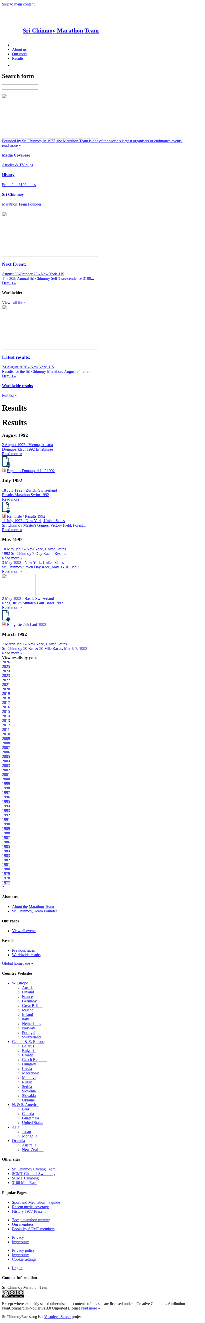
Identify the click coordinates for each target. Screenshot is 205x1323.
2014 (6, 716)
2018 (6, 698)
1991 (6, 819)
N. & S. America (25, 1104)
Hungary (29, 1064)
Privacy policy (23, 1250)
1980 (6, 869)
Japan (26, 1131)
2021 (6, 684)
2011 (6, 729)
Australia (29, 1145)
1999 (6, 783)
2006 (6, 752)
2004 (6, 761)
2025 (6, 666)
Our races (19, 54)
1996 (6, 797)
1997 (6, 792)
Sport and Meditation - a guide (36, 1202)
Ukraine (28, 1100)
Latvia (27, 1068)
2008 (6, 743)
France (27, 996)
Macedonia (31, 1073)
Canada (28, 1113)
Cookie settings (24, 1259)
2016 (6, 707)
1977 (6, 882)
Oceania (18, 1140)
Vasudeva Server (57, 1316)
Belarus (28, 1046)
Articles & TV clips (17, 165)
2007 (6, 747)
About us (19, 49)
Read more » (12, 454)
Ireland (27, 1014)
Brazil (27, 1109)
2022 (6, 680)
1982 (6, 860)
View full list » (13, 302)
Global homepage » (17, 963)
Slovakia (29, 1095)
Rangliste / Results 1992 (26, 516)
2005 (6, 756)
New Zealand (33, 1149)
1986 (6, 842)
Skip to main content (18, 4)
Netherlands (31, 1023)
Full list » (9, 395)
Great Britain (32, 1005)
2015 (6, 711)
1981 (6, 864)
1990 (6, 824)
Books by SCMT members (33, 1229)
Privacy (18, 1237)
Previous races (23, 950)
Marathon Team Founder (21, 204)
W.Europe (20, 983)
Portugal (28, 1032)
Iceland (28, 1010)
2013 (6, 720)
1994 (6, 806)
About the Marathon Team (33, 906)
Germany (29, 1001)
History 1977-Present (29, 1211)
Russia (27, 1082)
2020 (6, 689)
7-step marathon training (31, 1220)
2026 (6, 662)
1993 (6, 810)
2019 (6, 693)
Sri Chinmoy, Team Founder (34, 911)
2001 (6, 774)
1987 (6, 837)
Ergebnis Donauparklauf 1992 (31, 471)
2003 (6, 765)
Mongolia (29, 1136)
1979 (6, 873)
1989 (6, 828)
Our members (23, 1224)
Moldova (29, 1077)
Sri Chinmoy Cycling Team (34, 1169)
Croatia (28, 1055)
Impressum (20, 1242)
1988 (6, 833)
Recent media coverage (30, 1207)
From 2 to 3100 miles (19, 185)
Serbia (27, 1086)
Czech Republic (34, 1059)
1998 (6, 788)
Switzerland (31, 1037)
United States (32, 1122)
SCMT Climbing (25, 1178)
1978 (6, 878)
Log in (17, 1268)
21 (4, 887)
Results (18, 58)
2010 (6, 734)
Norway (28, 1028)
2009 (6, 738)
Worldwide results (26, 955)
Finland (28, 992)
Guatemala (30, 1118)
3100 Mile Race (24, 1182)
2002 (6, 770)
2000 (6, 779)
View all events (24, 931)
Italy (25, 1019)
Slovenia (29, 1091)
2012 (6, 725)
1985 (6, 846)
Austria (28, 987)
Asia (15, 1127)
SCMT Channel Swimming (34, 1173)
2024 (6, 671)
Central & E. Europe (28, 1041)
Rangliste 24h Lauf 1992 (26, 624)
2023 (6, 675)
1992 (6, 815)
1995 (6, 801)
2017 (6, 702)
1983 (6, 855)
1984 (6, 851)
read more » (90, 1308)
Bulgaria (29, 1050)
